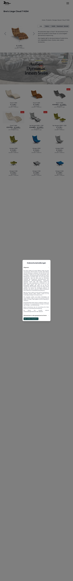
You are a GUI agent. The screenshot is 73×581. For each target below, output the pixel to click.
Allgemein (26, 267)
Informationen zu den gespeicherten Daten (35, 315)
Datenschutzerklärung (39, 290)
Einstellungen (29, 311)
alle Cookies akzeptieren (31, 319)
